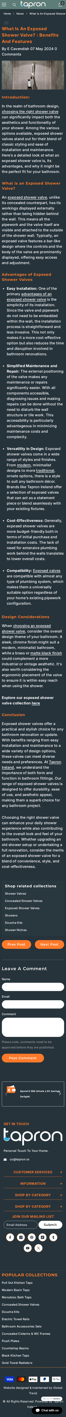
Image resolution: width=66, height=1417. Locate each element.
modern (24, 465)
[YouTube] (28, 1248)
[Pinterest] (32, 1237)
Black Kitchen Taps (15, 1355)
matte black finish (46, 653)
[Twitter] (38, 1248)
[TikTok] (42, 1237)
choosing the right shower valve (30, 111)
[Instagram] (21, 1237)
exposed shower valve (27, 197)
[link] (33, 1094)
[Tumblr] (53, 1237)
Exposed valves (46, 570)
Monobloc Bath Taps (17, 1297)
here (36, 703)
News (20, 13)
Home (7, 13)
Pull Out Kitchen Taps (17, 1282)
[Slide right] (59, 1094)
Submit (50, 1225)
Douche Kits (11, 1312)
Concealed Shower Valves (20, 1304)
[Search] (14, 5)
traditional (45, 470)
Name (6, 979)
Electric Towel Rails (16, 1319)
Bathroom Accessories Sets (22, 1326)
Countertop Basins (15, 1348)
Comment (9, 1014)
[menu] (4, 4)
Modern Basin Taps (16, 1290)
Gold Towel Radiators (17, 1363)
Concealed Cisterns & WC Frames (26, 1333)
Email (6, 996)
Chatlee (56, 1399)
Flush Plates (10, 1341)
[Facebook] (10, 1237)
